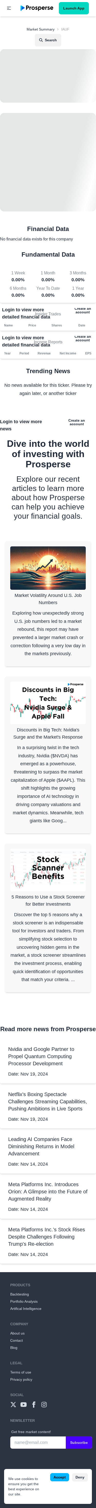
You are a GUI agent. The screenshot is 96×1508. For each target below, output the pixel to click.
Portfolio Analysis (24, 1301)
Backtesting (19, 1294)
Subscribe (79, 1443)
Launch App (73, 8)
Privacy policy (21, 1379)
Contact (16, 1340)
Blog (13, 1348)
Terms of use (20, 1372)
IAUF (65, 29)
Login (8, 309)
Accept (60, 1477)
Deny (80, 1477)
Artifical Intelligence (25, 1309)
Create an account (82, 310)
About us (17, 1333)
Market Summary (41, 29)
